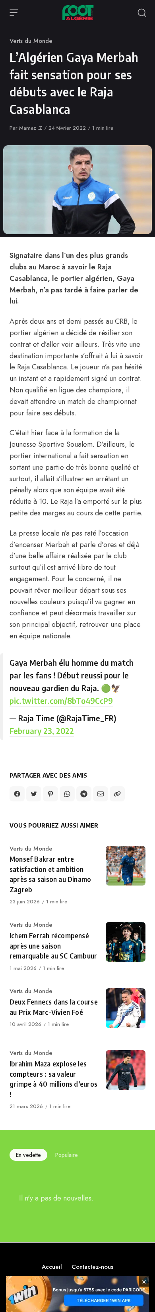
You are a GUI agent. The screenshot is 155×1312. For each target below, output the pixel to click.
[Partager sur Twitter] (33, 793)
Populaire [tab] (66, 1155)
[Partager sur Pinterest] (50, 793)
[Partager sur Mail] (100, 793)
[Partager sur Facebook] (17, 793)
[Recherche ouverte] (142, 13)
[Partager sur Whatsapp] (67, 793)
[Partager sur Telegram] (83, 793)
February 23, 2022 (42, 731)
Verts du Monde (31, 40)
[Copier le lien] (117, 793)
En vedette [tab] (28, 1155)
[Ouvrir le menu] (14, 13)
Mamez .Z (30, 128)
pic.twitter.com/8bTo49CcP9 (61, 700)
